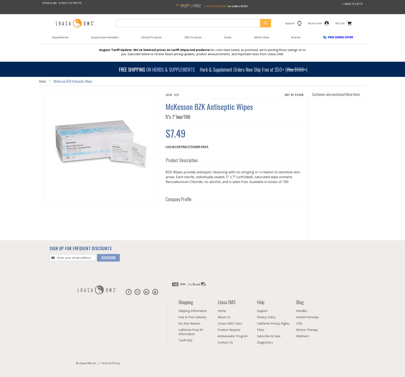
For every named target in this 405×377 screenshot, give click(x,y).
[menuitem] (60, 37)
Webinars (302, 336)
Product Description (182, 160)
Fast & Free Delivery (192, 317)
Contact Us (225, 342)
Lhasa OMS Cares (230, 323)
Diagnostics (265, 342)
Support (262, 311)
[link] (315, 24)
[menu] (202, 39)
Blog (300, 302)
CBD (299, 323)
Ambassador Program (233, 336)
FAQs (260, 330)
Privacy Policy (266, 317)
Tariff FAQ (185, 340)
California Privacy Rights (273, 323)
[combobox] (193, 23)
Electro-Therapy (307, 330)
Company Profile (179, 199)
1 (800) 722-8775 (352, 4)
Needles (301, 311)
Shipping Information (192, 311)
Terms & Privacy (110, 363)
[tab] (235, 159)
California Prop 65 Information (190, 332)
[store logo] (75, 23)
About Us (224, 317)
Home (42, 81)
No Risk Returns (189, 323)
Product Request (229, 330)
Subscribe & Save (269, 336)
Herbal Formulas (307, 317)
